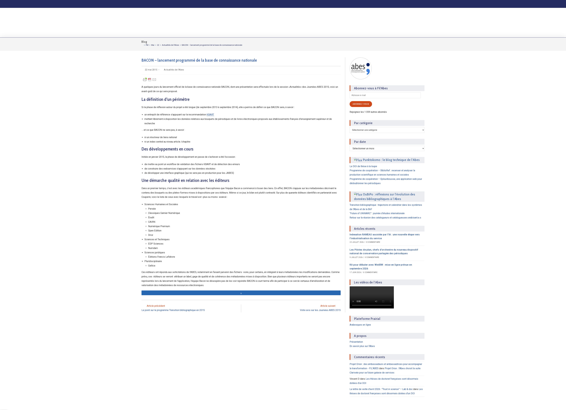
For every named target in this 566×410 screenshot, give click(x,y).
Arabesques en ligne (360, 324)
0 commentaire (373, 242)
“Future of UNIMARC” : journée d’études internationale (377, 213)
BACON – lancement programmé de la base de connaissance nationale (212, 45)
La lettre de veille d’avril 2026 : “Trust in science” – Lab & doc (381, 389)
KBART (210, 114)
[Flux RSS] (422, 3)
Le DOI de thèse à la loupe (363, 166)
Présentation (356, 341)
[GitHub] (411, 3)
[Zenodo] (400, 3)
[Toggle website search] (422, 22)
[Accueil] (142, 45)
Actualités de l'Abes (174, 70)
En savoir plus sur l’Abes (362, 346)
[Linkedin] (395, 3)
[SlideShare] (405, 3)
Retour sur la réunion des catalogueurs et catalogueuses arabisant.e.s (385, 217)
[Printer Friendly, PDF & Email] (150, 80)
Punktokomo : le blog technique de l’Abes (391, 160)
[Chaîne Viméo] (416, 3)
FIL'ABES (154, 22)
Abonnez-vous (361, 104)
